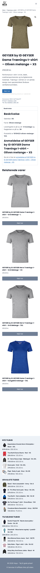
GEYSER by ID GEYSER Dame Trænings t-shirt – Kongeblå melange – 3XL (18, 379)
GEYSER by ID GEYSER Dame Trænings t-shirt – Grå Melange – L (18, 213)
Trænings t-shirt (11, 10)
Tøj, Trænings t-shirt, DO (11, 102)
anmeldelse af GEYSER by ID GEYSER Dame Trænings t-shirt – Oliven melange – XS (20, 159)
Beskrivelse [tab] (8, 108)
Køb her (7, 91)
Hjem (3, 10)
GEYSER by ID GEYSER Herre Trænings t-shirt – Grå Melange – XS (18, 268)
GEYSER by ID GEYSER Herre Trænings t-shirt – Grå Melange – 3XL (18, 324)
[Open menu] (36, 3)
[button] (35, 17)
